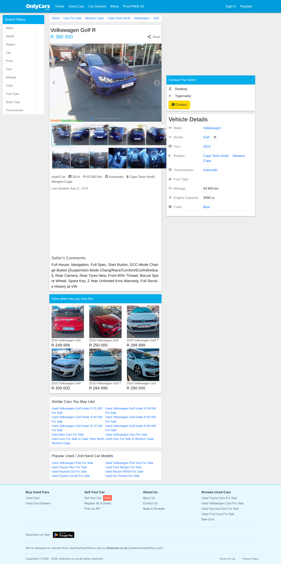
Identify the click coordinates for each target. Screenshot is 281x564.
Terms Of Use (227, 558)
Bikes (114, 6)
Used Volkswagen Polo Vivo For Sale (129, 462)
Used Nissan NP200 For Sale (124, 471)
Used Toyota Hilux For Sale (69, 467)
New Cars (208, 519)
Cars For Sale (72, 18)
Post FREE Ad (133, 6)
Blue (206, 207)
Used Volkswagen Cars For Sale (126, 434)
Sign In (231, 6)
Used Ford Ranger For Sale (123, 467)
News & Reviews (154, 508)
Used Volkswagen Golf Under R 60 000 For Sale (130, 419)
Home (59, 6)
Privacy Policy (250, 558)
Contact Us (150, 503)
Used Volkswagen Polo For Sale (72, 462)
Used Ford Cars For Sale (218, 514)
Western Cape (94, 18)
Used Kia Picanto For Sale (122, 475)
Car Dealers (97, 6)
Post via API (92, 508)
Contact (181, 104)
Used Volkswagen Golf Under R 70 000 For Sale (77, 428)
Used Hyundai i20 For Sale (69, 471)
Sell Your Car (97, 498)
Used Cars (76, 6)
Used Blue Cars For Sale (68, 434)
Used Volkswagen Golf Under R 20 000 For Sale (77, 410)
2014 (207, 146)
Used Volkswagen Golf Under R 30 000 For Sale (130, 410)
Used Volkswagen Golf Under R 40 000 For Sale (77, 419)
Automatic (210, 170)
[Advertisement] (105, 223)
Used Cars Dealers (38, 503)
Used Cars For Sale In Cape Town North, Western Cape (78, 441)
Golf (156, 18)
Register (246, 6)
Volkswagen (142, 18)
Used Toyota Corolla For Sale (71, 475)
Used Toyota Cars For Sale (219, 498)
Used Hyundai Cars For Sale (220, 508)
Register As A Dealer (97, 503)
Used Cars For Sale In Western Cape (129, 438)
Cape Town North (119, 18)
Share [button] (156, 36)
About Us (149, 498)
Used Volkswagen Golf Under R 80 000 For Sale (130, 428)
